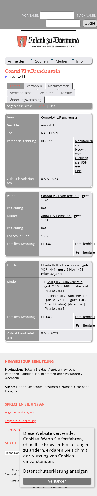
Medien (62, 61)
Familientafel (86, 252)
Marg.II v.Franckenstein (65, 282)
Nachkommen (58, 86)
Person (15, 86)
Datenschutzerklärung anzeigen (55, 471)
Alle (41, 106)
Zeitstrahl (47, 93)
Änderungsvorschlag (25, 100)
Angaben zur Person (19, 106)
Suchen (41, 61)
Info (79, 61)
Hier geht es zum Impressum (48, 487)
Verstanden (57, 481)
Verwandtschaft (22, 93)
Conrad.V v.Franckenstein (60, 196)
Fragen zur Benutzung (20, 421)
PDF (53, 106)
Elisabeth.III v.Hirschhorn (60, 265)
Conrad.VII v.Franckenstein (67, 296)
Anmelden (16, 61)
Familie (66, 93)
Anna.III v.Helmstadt (56, 216)
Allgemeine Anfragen (19, 412)
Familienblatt (85, 244)
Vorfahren (34, 86)
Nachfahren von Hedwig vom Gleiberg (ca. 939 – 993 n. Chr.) (84, 156)
